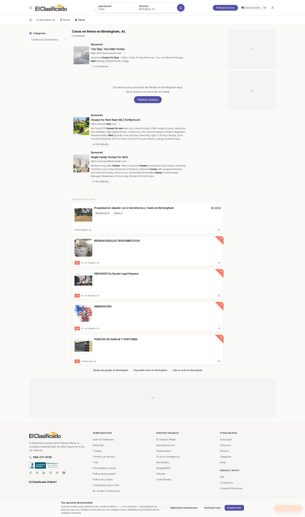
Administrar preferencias (184, 507)
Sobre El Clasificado (103, 439)
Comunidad (226, 439)
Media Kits (98, 445)
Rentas (66, 19)
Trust (95, 462)
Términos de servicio (104, 456)
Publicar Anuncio (225, 7)
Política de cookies (103, 479)
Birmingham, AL (47, 19)
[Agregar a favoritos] (219, 230)
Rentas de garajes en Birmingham (110, 370)
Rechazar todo (212, 507)
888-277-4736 (42, 457)
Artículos (224, 451)
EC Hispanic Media (166, 439)
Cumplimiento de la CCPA (106, 485)
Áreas (223, 462)
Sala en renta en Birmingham (187, 370)
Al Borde (160, 473)
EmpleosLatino (163, 451)
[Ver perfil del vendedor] (77, 242)
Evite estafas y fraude (104, 468)
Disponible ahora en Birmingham (150, 370)
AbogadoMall (163, 468)
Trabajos (97, 451)
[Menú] (31, 8)
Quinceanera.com (165, 445)
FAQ (222, 477)
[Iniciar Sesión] (272, 8)
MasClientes (162, 462)
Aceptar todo (234, 507)
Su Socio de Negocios (168, 456)
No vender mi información (106, 491)
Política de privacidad (104, 473)
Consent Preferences (231, 488)
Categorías (225, 456)
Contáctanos (226, 482)
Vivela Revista (163, 479)
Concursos (225, 445)
